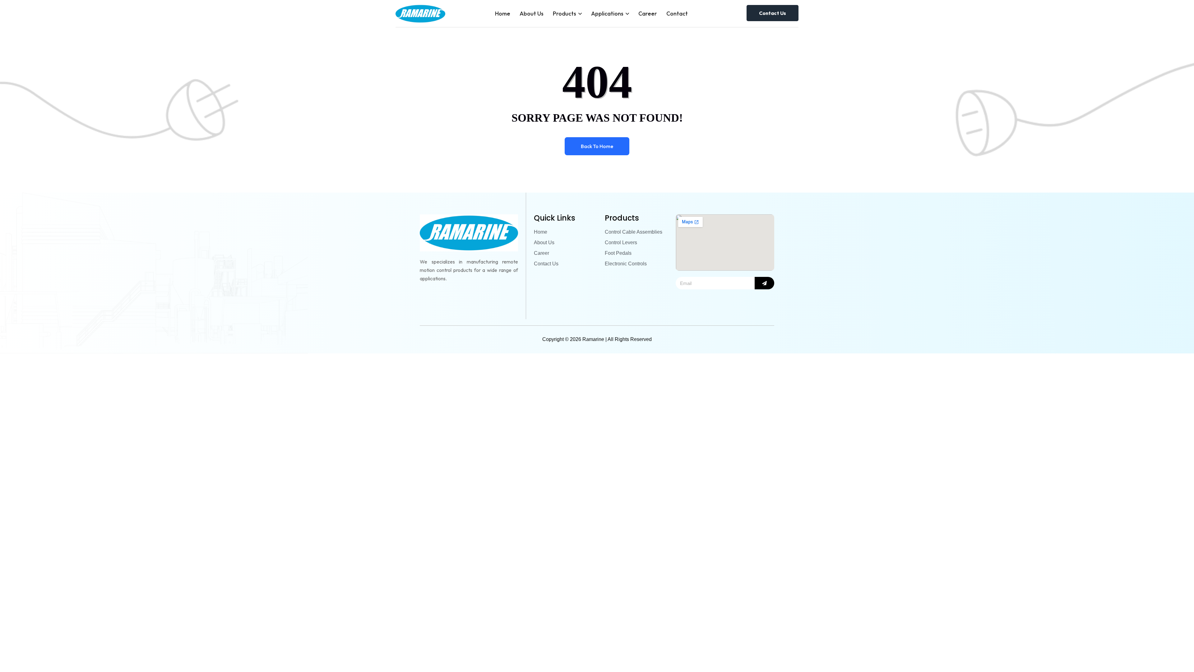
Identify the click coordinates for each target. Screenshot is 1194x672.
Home (502, 13)
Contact (677, 13)
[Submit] (764, 283)
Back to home (597, 146)
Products (564, 13)
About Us (532, 13)
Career (647, 13)
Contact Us (772, 13)
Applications (607, 13)
